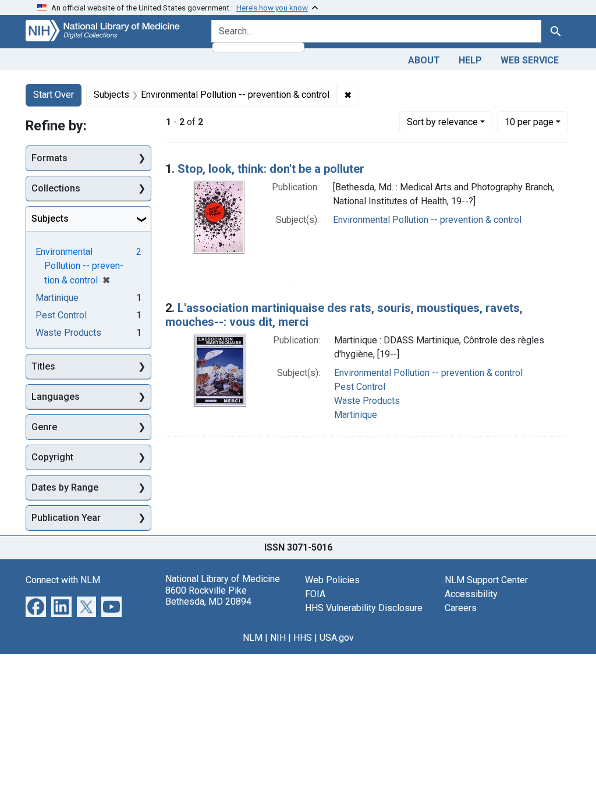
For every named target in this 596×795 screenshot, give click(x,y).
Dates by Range (64, 487)
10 (529, 121)
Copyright (52, 457)
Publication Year (66, 517)
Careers (461, 607)
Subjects (50, 218)
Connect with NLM (63, 579)
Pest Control (359, 386)
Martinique (355, 414)
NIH (278, 637)
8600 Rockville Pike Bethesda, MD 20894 (208, 596)
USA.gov (337, 637)
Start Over (53, 94)
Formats (49, 158)
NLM (252, 637)
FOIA (315, 593)
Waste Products (367, 400)
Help (470, 60)
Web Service (530, 60)
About (424, 60)
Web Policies (332, 579)
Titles (43, 366)
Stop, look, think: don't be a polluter (271, 169)
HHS (302, 637)
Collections (55, 188)
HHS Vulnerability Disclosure (364, 607)
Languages (55, 396)
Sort (442, 121)
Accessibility (471, 593)
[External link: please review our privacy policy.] (36, 606)
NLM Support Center (486, 579)
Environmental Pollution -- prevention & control (427, 219)
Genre (44, 426)
